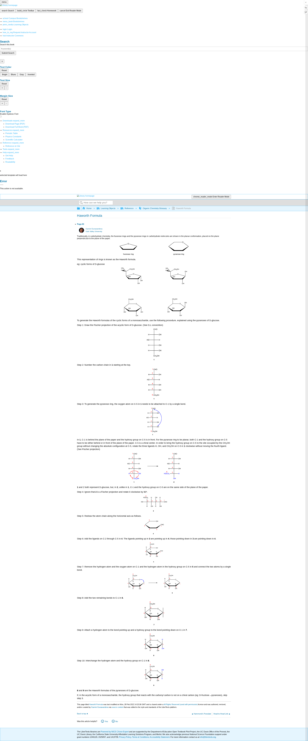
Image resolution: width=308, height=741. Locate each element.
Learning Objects (108, 208)
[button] (9, 159)
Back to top (81, 714)
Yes (106, 721)
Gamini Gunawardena (94, 229)
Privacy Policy (125, 737)
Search (81, 203)
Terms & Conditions (140, 737)
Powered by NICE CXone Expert (115, 732)
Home (89, 208)
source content (117, 707)
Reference (129, 208)
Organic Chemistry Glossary (154, 208)
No (116, 721)
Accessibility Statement (160, 737)
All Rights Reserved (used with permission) (181, 704)
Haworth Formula (96, 704)
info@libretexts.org (207, 737)
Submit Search (8, 53)
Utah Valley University (94, 231)
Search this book (7, 45)
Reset (4, 70)
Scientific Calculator (13, 140)
